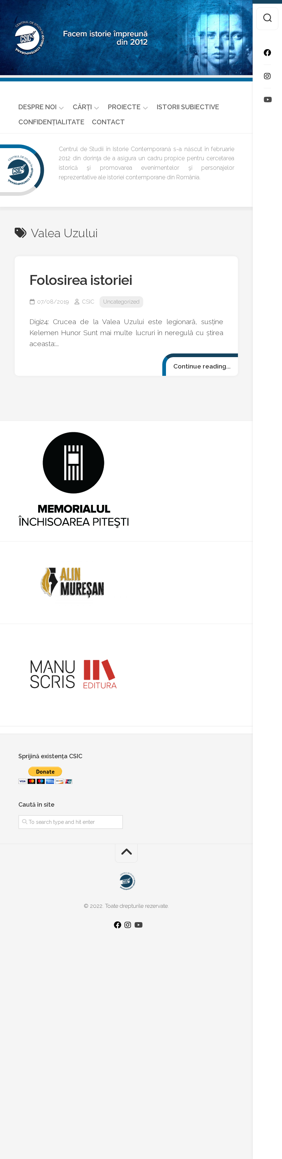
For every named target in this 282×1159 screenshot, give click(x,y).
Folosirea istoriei (80, 280)
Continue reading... (202, 366)
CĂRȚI (82, 107)
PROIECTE (124, 107)
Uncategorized (121, 301)
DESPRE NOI (37, 107)
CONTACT (108, 122)
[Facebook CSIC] (267, 53)
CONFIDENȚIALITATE (51, 122)
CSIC (88, 301)
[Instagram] (267, 76)
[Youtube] (267, 99)
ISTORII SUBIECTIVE (188, 107)
